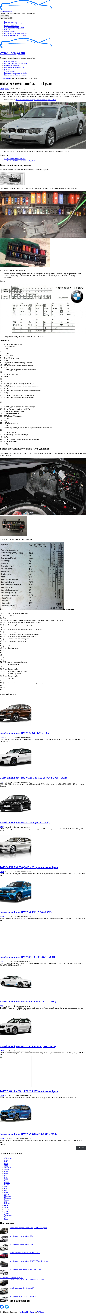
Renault (6, 1205)
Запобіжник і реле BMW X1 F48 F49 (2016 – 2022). (28, 1046)
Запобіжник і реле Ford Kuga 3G (11, 1278)
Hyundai (7, 1183)
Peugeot (7, 1204)
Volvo (6, 1217)
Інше (6, 1219)
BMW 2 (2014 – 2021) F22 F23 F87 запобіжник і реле (29, 1091)
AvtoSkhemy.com (6, 12)
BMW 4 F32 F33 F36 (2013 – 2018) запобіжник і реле (29, 867)
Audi (6, 1160)
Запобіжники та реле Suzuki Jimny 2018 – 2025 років (28, 1228)
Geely (6, 1177)
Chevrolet (7, 1167)
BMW (9, 78)
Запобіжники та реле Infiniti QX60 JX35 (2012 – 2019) (29, 1261)
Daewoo (7, 1171)
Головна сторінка (10, 22)
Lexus (6, 1192)
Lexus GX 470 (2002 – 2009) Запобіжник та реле (27, 1280)
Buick (6, 1164)
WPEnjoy (40, 1312)
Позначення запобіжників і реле (15, 24)
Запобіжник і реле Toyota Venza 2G (22, 1288)
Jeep (5, 1186)
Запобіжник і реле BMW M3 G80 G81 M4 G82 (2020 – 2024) (33, 777)
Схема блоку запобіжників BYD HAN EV (25, 1253)
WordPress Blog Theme (26, 1312)
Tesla (6, 1211)
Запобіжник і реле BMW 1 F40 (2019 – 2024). (25, 822)
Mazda (6, 1194)
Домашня (3, 78)
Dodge (6, 1173)
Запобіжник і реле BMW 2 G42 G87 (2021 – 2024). (27, 957)
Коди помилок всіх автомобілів (15, 33)
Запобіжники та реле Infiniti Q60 (21, 1236)
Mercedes (7, 1196)
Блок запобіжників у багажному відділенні (20, 161)
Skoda (6, 1207)
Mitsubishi (7, 1198)
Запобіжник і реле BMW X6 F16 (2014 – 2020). (26, 912)
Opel (5, 1202)
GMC (6, 1179)
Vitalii (7, 89)
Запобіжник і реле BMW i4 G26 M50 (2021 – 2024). (28, 1001)
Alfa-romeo (8, 1158)
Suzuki (6, 1209)
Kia (5, 1188)
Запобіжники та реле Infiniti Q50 (21, 1244)
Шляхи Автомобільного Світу (15, 35)
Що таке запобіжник (11, 26)
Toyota (6, 1213)
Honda (6, 1181)
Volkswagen (8, 1215)
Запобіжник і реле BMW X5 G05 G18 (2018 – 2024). (28, 1134)
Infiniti (6, 1185)
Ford (5, 1175)
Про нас (7, 29)
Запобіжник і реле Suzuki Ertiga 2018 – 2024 (25, 1269)
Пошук (2, 1144)
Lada (6, 1190)
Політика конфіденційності (14, 28)
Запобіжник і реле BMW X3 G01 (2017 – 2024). (26, 733)
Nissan (6, 1200)
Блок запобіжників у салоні (14, 159)
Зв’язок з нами (9, 31)
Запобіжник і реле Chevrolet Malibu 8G (23, 1296)
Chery (6, 1166)
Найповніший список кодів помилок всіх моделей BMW (36, 100)
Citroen (6, 1169)
